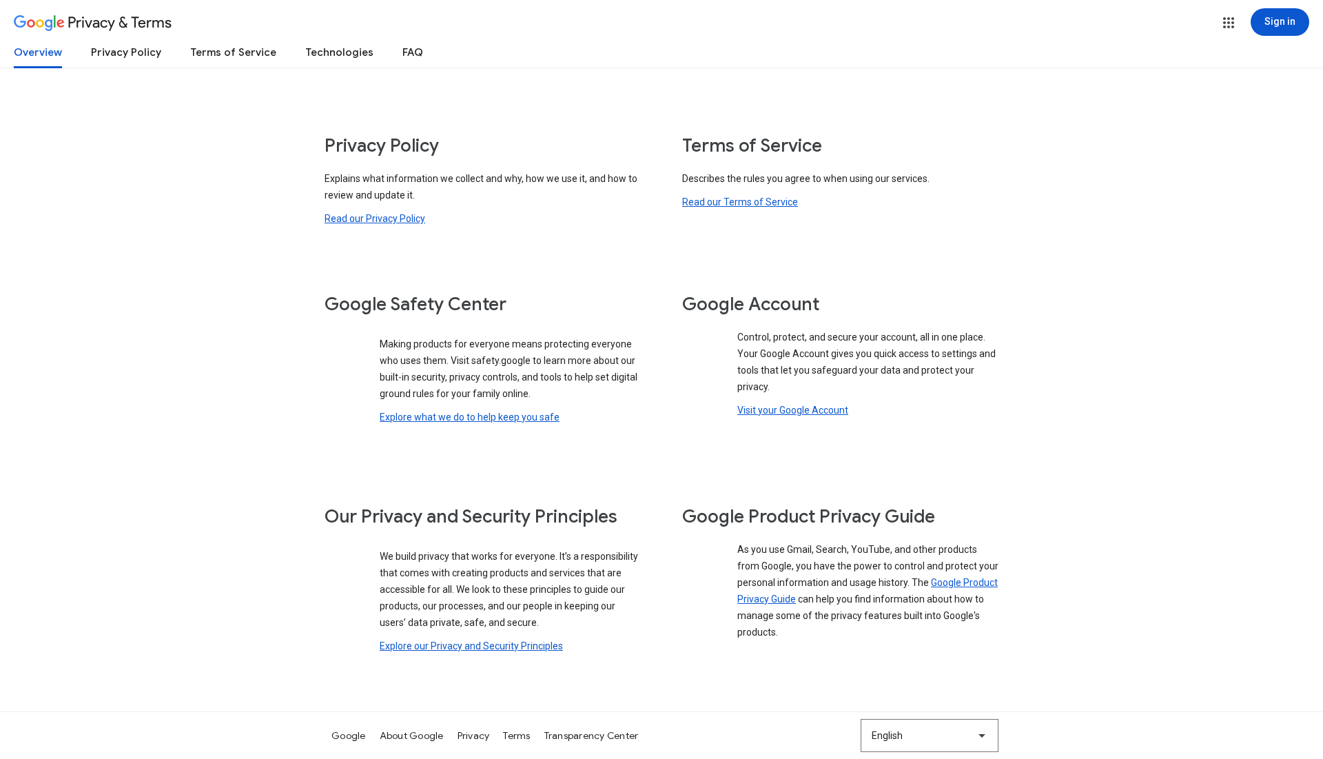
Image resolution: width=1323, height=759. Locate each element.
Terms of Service (233, 52)
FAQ (412, 52)
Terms (516, 735)
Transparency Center (591, 735)
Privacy (474, 735)
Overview (38, 52)
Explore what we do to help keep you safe (470, 417)
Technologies (339, 52)
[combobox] (929, 735)
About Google (412, 735)
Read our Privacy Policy (375, 218)
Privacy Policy (126, 52)
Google (348, 735)
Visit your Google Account (792, 410)
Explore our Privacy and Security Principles (471, 645)
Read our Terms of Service (740, 202)
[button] (1228, 23)
